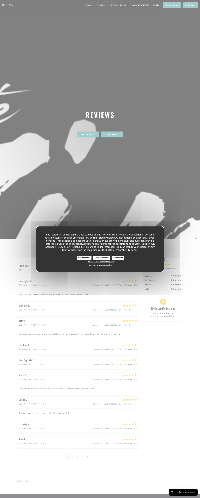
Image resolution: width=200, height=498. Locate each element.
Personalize (118, 258)
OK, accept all (84, 258)
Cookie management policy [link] (100, 265)
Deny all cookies (102, 258)
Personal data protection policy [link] (101, 261)
